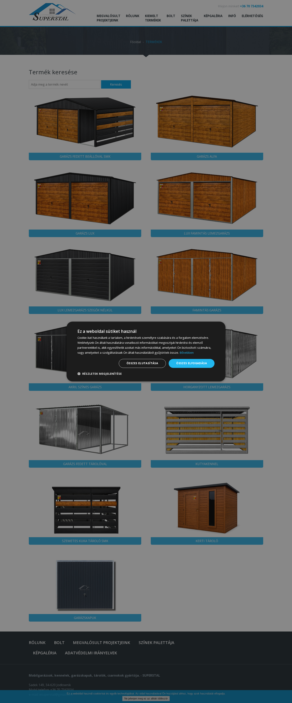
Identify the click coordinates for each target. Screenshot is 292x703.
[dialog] (146, 351)
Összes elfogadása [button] (191, 363)
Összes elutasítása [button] (142, 363)
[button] (99, 374)
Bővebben (187, 352)
